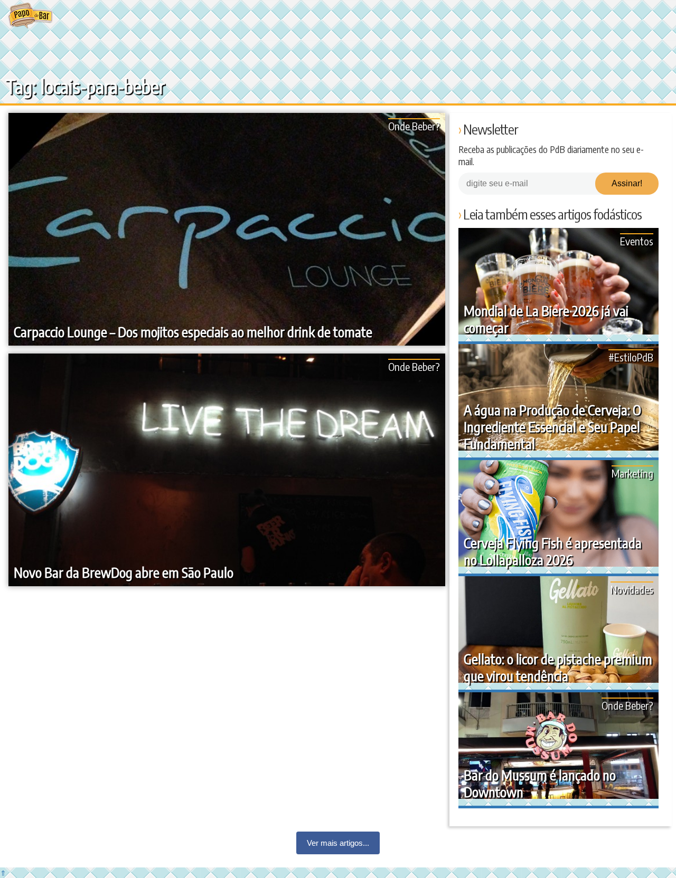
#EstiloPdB (630, 357)
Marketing (632, 473)
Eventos (636, 240)
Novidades (632, 589)
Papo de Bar (30, 16)
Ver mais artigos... (338, 842)
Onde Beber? (414, 125)
